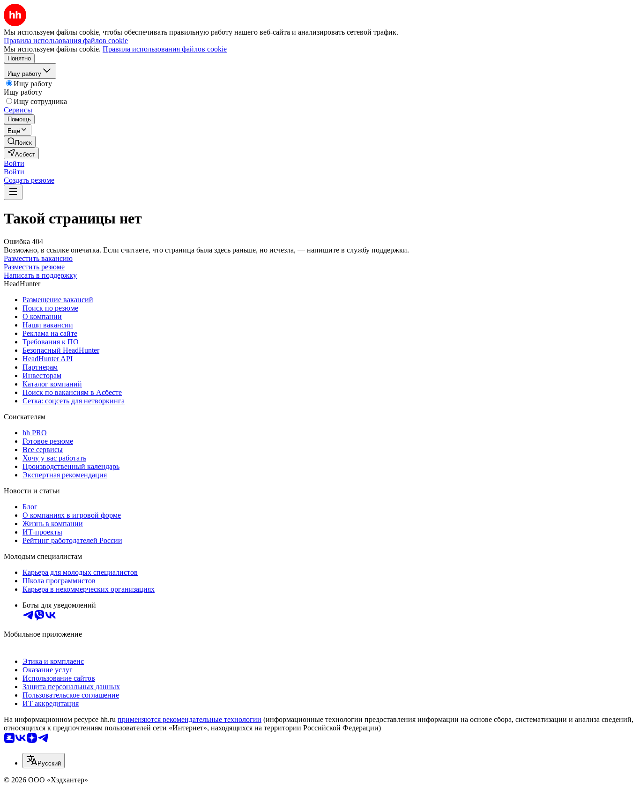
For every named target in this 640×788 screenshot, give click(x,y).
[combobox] (43, 760)
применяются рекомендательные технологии (189, 719)
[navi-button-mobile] (13, 192)
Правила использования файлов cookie (165, 49)
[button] (14, 163)
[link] (20, 142)
